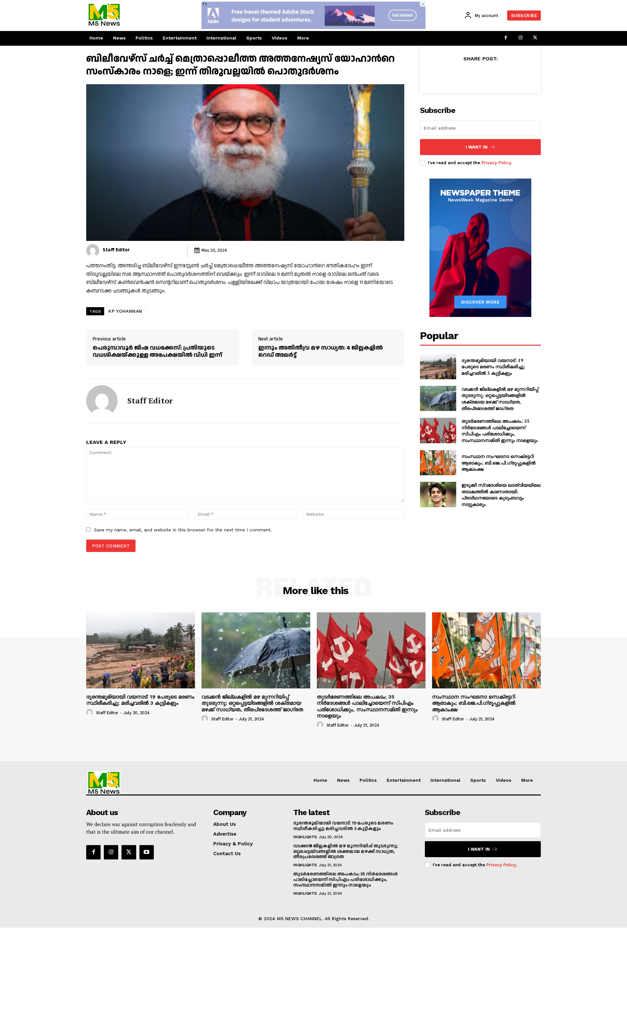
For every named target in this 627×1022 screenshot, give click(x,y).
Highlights (305, 837)
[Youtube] (146, 852)
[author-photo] (90, 712)
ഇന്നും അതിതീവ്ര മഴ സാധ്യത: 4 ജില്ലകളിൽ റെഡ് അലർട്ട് (320, 351)
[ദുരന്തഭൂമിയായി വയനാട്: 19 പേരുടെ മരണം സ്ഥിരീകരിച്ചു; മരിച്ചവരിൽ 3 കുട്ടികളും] (438, 366)
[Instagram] (520, 38)
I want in (477, 147)
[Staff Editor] (92, 250)
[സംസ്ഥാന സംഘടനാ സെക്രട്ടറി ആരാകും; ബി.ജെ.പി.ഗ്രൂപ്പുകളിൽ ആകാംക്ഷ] (438, 463)
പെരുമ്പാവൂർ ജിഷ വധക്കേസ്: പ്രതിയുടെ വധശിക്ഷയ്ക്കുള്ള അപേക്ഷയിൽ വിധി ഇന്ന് (157, 351)
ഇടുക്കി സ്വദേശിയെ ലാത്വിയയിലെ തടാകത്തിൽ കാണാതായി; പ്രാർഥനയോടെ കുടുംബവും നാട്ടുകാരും (500, 494)
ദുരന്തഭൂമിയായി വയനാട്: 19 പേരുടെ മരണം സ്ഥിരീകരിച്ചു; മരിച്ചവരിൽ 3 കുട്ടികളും (493, 366)
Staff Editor (116, 249)
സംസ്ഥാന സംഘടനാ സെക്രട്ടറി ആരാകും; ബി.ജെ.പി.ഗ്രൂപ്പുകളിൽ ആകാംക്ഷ (498, 462)
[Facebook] (505, 38)
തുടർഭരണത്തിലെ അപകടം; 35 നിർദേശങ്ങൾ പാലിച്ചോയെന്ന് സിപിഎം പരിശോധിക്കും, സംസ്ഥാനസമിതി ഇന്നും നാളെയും (499, 430)
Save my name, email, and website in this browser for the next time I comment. (183, 529)
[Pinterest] (487, 74)
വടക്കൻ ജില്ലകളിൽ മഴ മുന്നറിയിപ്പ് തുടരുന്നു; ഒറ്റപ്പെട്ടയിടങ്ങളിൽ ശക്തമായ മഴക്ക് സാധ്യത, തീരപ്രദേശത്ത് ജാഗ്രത (499, 398)
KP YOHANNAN (125, 311)
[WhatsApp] (502, 74)
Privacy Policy (496, 162)
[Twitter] (535, 38)
